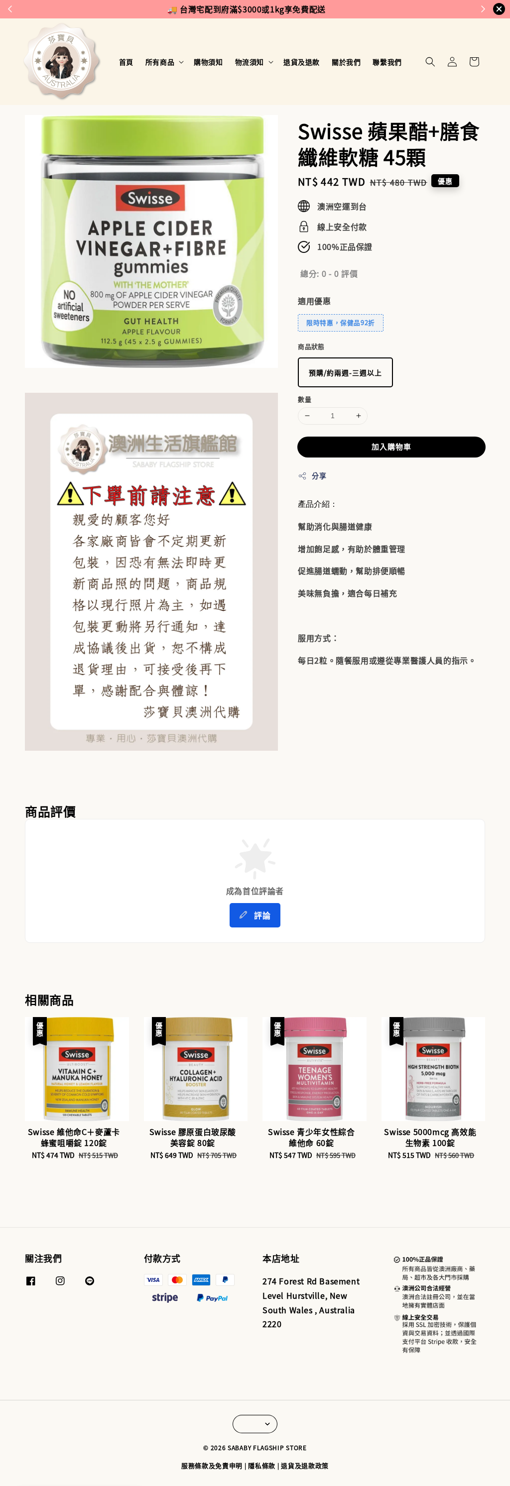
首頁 (126, 62)
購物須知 (208, 62)
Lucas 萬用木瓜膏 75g (85, 1461)
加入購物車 (391, 446)
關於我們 (346, 62)
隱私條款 (261, 1465)
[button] (430, 62)
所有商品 (159, 61)
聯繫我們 (387, 62)
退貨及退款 (301, 62)
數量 (304, 399)
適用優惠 (314, 301)
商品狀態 (311, 346)
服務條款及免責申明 (212, 1465)
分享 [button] (319, 475)
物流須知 (249, 61)
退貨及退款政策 (305, 1465)
